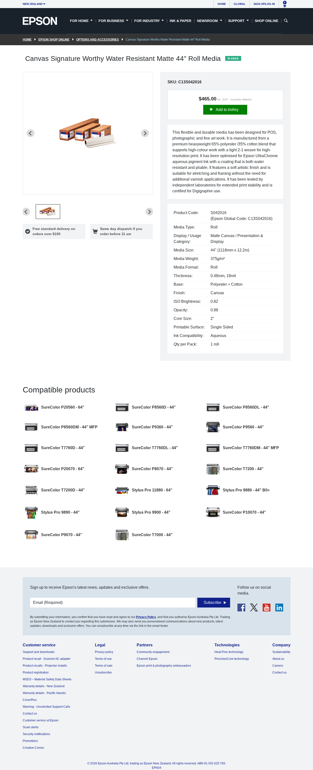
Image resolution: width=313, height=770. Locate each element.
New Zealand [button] (33, 3)
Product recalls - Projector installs (45, 665)
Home (222, 3)
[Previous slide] (30, 133)
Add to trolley (226, 110)
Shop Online (266, 21)
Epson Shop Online (53, 39)
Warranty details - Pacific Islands (44, 693)
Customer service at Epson (40, 720)
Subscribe (212, 602)
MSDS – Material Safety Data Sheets (47, 679)
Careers (277, 665)
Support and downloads (39, 652)
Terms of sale (103, 665)
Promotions (30, 741)
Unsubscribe (103, 672)
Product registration (36, 672)
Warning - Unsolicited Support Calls (46, 706)
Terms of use (103, 659)
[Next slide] (145, 133)
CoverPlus (30, 700)
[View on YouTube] (266, 607)
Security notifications (36, 734)
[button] (48, 211)
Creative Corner (33, 747)
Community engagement (153, 652)
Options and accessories (97, 39)
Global (240, 3)
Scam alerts (30, 727)
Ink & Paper (180, 21)
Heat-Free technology (228, 652)
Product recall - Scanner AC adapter (46, 659)
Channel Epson (147, 659)
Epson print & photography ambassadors (164, 665)
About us (278, 659)
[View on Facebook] (241, 607)
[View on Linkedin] (279, 607)
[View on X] (254, 607)
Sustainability (281, 652)
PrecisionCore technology (231, 659)
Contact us (30, 713)
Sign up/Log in (264, 3)
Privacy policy (104, 652)
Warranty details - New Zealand (44, 686)
